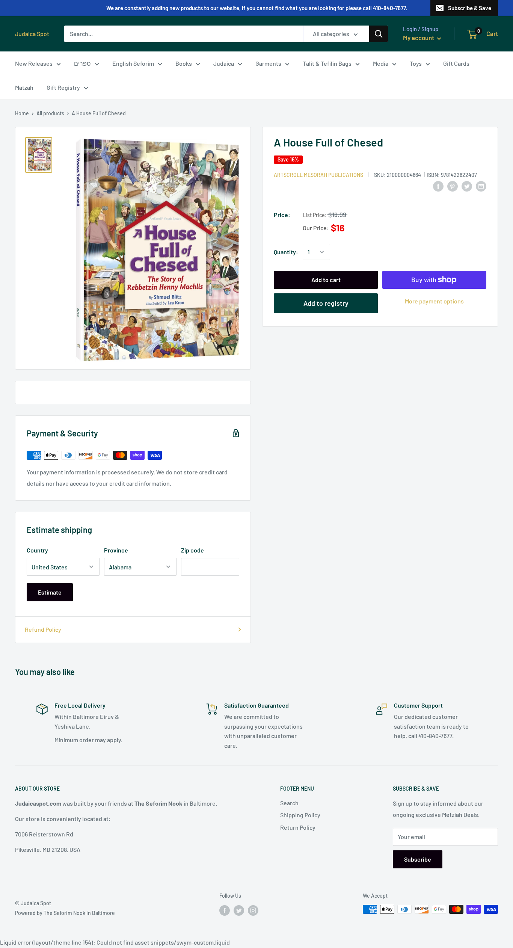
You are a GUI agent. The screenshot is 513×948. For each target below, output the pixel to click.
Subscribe (417, 859)
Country (37, 550)
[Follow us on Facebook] (224, 910)
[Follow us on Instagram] (253, 910)
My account (419, 37)
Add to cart (326, 279)
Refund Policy (43, 629)
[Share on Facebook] (438, 186)
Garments (268, 63)
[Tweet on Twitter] (467, 186)
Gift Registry (63, 87)
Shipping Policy (300, 814)
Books (183, 63)
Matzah (24, 87)
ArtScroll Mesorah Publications (318, 174)
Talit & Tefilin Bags (327, 63)
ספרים (82, 63)
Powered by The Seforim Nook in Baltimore (65, 913)
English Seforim (133, 63)
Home (22, 113)
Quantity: (286, 251)
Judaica (223, 63)
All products (50, 113)
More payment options (434, 301)
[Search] (378, 34)
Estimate (50, 592)
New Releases (34, 63)
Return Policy (297, 827)
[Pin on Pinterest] (452, 186)
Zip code (192, 550)
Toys (416, 63)
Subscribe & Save (469, 8)
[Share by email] (481, 186)
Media (380, 63)
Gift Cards (456, 63)
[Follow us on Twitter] (239, 910)
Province (116, 550)
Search (289, 802)
